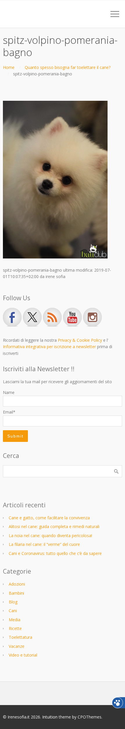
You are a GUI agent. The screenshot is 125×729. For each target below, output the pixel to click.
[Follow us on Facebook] (12, 317)
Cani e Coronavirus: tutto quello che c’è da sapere (55, 553)
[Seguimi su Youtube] (72, 317)
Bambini (16, 593)
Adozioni (17, 584)
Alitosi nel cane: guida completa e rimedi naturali (54, 526)
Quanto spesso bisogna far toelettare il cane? (67, 67)
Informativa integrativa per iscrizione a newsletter (49, 346)
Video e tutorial (23, 655)
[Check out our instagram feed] (92, 317)
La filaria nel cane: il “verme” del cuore (44, 544)
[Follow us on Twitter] (32, 317)
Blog (13, 602)
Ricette (15, 628)
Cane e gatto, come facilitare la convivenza (49, 517)
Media (14, 619)
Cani (13, 610)
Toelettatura (20, 637)
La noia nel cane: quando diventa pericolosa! (50, 535)
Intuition (50, 717)
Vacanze (16, 646)
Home (9, 67)
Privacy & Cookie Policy (80, 340)
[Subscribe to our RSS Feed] (52, 317)
